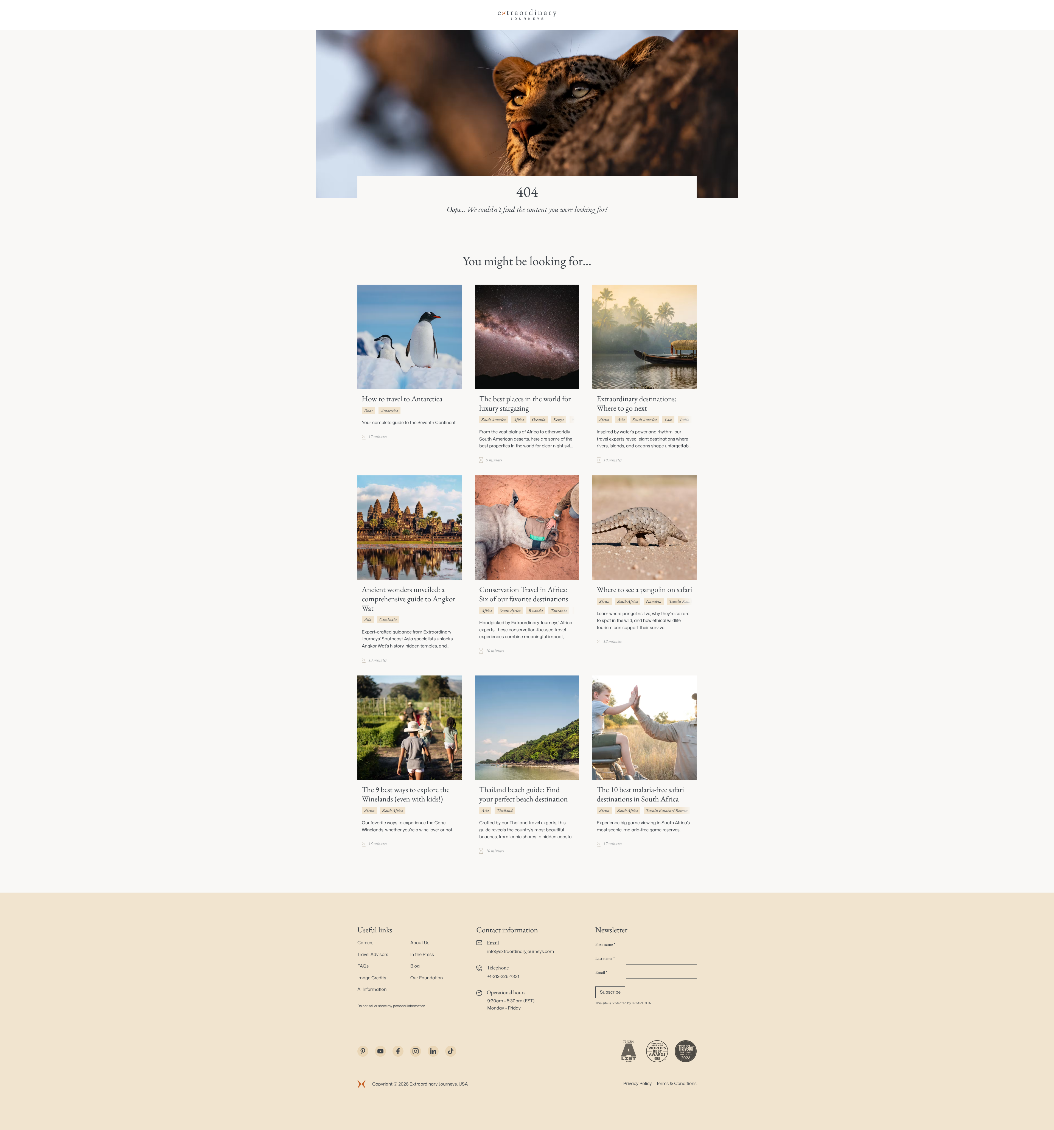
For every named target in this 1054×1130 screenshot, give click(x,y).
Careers (365, 943)
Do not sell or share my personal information (391, 1005)
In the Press (422, 955)
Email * (601, 972)
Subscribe (610, 992)
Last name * (605, 958)
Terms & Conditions (676, 1084)
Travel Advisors (372, 955)
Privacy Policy (637, 1084)
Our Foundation (426, 978)
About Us (420, 943)
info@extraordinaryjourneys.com (520, 952)
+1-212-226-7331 (503, 977)
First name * (605, 944)
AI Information (371, 989)
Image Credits (371, 978)
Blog (415, 966)
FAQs (363, 966)
